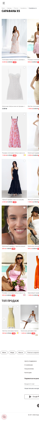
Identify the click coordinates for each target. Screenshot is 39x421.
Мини (4, 352)
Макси (20, 352)
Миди (12, 352)
